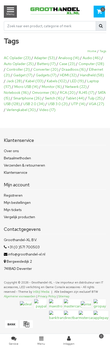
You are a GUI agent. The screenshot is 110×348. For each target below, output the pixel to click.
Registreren (13, 195)
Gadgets (46, 75)
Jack (14, 81)
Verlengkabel (21, 109)
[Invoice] (26, 326)
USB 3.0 (58, 104)
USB (12, 104)
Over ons (11, 151)
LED (77, 81)
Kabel (34, 81)
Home (91, 51)
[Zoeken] (101, 26)
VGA (96, 104)
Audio (92, 58)
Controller (18, 69)
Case (67, 63)
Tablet (75, 98)
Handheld (92, 75)
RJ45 (86, 92)
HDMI (68, 75)
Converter (45, 69)
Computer (91, 63)
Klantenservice (15, 172)
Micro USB (26, 86)
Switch (53, 98)
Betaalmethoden (17, 158)
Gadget (22, 75)
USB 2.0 (34, 104)
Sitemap (64, 296)
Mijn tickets (12, 209)
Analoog (68, 58)
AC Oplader (17, 58)
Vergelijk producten (19, 217)
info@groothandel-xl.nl (26, 254)
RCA (67, 92)
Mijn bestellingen (17, 202)
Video (47, 109)
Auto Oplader (19, 63)
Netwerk (76, 86)
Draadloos (74, 69)
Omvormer (44, 92)
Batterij (46, 63)
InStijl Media (41, 292)
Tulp (95, 98)
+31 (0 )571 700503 (23, 247)
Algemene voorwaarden (20, 296)
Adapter (44, 58)
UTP (78, 104)
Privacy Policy (47, 296)
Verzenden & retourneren (24, 165)
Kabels (57, 81)
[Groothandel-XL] (55, 11)
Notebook (16, 92)
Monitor (52, 86)
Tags (103, 51)
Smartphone (27, 98)
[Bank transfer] (11, 326)
